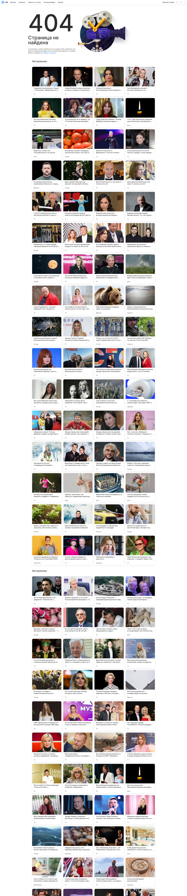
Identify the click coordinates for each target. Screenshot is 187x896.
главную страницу (49, 53)
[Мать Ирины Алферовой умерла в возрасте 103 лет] (140, 581)
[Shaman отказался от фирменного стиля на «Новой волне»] (109, 144)
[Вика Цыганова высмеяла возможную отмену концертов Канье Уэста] (140, 716)
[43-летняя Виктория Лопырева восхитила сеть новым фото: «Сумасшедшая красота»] (46, 612)
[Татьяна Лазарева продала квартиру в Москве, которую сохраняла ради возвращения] (109, 747)
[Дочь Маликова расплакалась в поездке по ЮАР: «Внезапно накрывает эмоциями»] (109, 809)
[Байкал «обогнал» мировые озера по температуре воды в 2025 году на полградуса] (140, 456)
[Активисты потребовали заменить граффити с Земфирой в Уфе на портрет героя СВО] (46, 487)
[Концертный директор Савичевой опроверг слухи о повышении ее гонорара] (46, 362)
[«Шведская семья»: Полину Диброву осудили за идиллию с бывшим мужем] (46, 425)
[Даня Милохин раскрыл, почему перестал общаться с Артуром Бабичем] (109, 716)
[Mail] (3, 2)
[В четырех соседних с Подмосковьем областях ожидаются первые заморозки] (46, 747)
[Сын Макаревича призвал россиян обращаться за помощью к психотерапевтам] (140, 81)
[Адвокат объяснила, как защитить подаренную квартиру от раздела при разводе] (78, 487)
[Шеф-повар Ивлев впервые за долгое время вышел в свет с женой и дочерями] (78, 612)
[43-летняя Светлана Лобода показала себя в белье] (78, 747)
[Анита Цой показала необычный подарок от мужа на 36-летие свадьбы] (78, 237)
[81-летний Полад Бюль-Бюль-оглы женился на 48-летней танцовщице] (78, 684)
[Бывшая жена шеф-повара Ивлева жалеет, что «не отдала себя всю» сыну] (140, 206)
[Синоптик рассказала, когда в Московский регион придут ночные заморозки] (46, 331)
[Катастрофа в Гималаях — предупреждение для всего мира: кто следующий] (109, 653)
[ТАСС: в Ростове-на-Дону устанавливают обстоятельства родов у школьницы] (140, 684)
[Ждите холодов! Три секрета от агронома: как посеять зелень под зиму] (46, 519)
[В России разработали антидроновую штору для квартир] (140, 747)
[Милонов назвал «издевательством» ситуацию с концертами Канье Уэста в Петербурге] (78, 809)
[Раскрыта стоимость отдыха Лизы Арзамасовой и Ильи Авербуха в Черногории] (109, 778)
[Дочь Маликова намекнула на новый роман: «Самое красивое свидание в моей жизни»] (109, 841)
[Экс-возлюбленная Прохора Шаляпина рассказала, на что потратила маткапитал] (46, 112)
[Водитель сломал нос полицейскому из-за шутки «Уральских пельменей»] (46, 144)
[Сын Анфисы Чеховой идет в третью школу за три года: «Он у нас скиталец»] (78, 300)
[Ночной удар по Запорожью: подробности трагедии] (109, 519)
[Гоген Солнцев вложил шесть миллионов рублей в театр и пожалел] (46, 206)
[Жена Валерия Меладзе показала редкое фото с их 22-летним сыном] (140, 362)
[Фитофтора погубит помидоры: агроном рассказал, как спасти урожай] (78, 144)
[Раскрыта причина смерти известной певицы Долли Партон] (78, 206)
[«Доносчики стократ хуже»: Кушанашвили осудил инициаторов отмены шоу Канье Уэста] (109, 684)
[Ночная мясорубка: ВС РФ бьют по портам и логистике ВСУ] (140, 331)
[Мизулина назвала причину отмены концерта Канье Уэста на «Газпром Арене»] (140, 872)
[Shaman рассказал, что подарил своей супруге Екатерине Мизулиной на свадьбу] (140, 653)
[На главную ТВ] (6, 2)
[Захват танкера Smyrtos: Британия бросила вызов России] (140, 300)
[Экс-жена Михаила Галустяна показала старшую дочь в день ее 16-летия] (46, 394)
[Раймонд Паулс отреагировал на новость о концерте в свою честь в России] (78, 716)
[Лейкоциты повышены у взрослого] (109, 550)
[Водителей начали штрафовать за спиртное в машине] (109, 487)
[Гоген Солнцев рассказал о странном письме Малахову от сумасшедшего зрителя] (46, 716)
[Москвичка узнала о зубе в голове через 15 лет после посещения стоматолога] (109, 581)
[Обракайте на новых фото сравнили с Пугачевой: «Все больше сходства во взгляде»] (78, 394)
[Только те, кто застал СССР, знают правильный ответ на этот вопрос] (109, 331)
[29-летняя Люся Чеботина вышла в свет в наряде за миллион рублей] (78, 778)
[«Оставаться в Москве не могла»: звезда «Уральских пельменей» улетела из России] (109, 362)
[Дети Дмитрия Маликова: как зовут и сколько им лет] (140, 175)
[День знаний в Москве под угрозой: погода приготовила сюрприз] (78, 175)
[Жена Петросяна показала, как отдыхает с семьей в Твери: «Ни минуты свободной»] (140, 550)
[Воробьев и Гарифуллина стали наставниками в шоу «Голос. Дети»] (78, 456)
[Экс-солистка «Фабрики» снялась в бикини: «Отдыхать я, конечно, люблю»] (140, 425)
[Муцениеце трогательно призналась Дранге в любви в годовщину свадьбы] (140, 237)
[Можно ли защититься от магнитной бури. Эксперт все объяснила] (140, 519)
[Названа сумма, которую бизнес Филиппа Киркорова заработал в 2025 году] (109, 456)
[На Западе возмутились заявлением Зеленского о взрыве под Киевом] (46, 175)
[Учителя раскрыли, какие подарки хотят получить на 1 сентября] (140, 487)
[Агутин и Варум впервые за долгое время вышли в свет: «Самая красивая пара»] (78, 550)
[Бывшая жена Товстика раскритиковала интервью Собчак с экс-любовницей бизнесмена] (109, 206)
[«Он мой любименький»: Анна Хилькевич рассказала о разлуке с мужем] (109, 612)
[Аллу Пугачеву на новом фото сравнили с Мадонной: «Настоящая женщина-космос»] (78, 841)
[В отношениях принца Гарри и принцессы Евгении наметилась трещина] (109, 237)
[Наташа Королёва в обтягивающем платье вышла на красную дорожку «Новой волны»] (109, 81)
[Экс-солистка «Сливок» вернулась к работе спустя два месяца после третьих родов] (46, 581)
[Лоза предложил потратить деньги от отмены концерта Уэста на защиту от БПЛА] (78, 581)
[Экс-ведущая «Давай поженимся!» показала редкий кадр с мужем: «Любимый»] (140, 778)
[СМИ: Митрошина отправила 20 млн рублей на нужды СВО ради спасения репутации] (46, 778)
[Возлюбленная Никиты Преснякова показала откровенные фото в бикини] (78, 362)
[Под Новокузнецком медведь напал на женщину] (109, 300)
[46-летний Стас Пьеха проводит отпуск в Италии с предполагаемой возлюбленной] (46, 841)
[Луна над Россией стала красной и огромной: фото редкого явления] (46, 269)
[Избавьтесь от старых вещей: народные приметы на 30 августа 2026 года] (46, 237)
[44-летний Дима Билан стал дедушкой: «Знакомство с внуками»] (46, 653)
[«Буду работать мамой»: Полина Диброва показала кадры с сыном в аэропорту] (109, 112)
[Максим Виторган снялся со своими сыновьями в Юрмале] (78, 519)
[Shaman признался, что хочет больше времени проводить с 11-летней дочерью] (78, 653)
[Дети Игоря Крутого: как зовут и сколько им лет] (109, 175)
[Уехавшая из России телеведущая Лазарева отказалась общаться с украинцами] (46, 456)
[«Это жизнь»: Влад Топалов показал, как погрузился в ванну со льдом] (109, 872)
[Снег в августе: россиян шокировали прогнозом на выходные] (109, 394)
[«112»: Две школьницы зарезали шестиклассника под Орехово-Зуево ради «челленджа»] (140, 112)
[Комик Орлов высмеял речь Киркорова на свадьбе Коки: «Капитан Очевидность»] (109, 269)
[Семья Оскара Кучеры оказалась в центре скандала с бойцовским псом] (78, 81)
